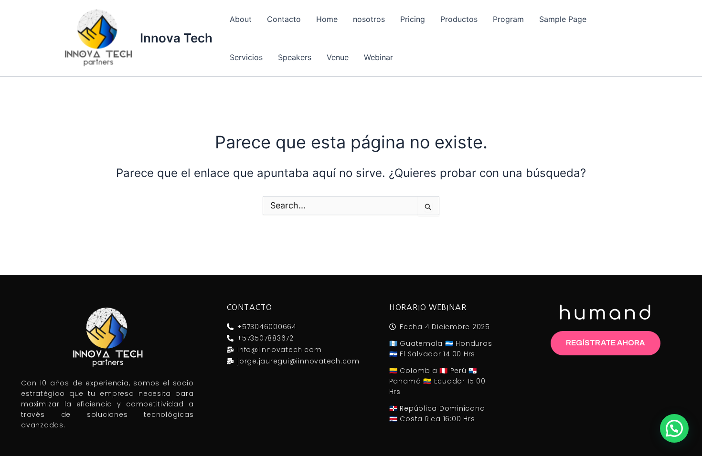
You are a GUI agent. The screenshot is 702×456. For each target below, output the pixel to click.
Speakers (294, 57)
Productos (459, 19)
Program (508, 19)
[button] (674, 428)
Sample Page (562, 19)
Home (327, 19)
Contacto (284, 19)
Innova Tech (176, 38)
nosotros (369, 19)
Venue (338, 57)
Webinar (378, 57)
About (241, 19)
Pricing (412, 19)
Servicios (246, 57)
